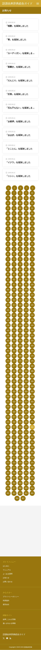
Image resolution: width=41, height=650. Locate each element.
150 (32, 335)
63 (20, 249)
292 (14, 483)
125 (32, 310)
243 (20, 432)
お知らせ (6, 578)
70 (32, 254)
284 (26, 473)
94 (26, 279)
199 (26, 386)
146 (8, 335)
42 (14, 229)
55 (32, 239)
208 (20, 396)
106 (8, 295)
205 (32, 391)
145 (32, 330)
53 (20, 239)
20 (32, 203)
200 (32, 386)
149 (26, 335)
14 (26, 198)
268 (20, 458)
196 (8, 386)
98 (20, 285)
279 (26, 468)
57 (14, 244)
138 (20, 325)
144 (26, 330)
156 (8, 346)
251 (8, 442)
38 (20, 223)
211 (8, 402)
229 (26, 417)
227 (14, 417)
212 (14, 402)
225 (32, 412)
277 (14, 468)
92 (14, 279)
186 (8, 376)
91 (8, 279)
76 (8, 264)
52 (14, 239)
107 (14, 295)
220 (32, 407)
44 (26, 229)
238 (20, 427)
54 (26, 239)
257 (14, 447)
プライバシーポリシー (11, 597)
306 (17, 498)
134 (26, 320)
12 (14, 198)
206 (8, 396)
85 (32, 269)
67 (14, 254)
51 (8, 239)
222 (14, 412)
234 (26, 422)
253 (20, 442)
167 (14, 356)
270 (32, 458)
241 (8, 432)
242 (14, 432)
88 (20, 274)
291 (8, 483)
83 (20, 269)
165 (32, 351)
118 (20, 305)
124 (26, 310)
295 (32, 483)
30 (32, 213)
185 (32, 371)
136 (8, 325)
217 (14, 407)
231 (8, 422)
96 (8, 285)
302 (14, 493)
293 (20, 483)
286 (8, 478)
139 (26, 325)
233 (20, 422)
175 (32, 361)
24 (26, 208)
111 (8, 300)
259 (26, 447)
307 (23, 498)
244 (26, 432)
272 (14, 463)
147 (14, 335)
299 (26, 488)
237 (14, 427)
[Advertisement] (20, 531)
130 (32, 315)
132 (14, 320)
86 (8, 274)
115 (32, 300)
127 (14, 315)
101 (8, 290)
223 (20, 412)
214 (26, 402)
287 (14, 478)
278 (20, 468)
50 (32, 234)
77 (14, 264)
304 (26, 493)
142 (14, 330)
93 (20, 279)
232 (14, 422)
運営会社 (6, 604)
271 (8, 463)
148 (20, 335)
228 (20, 417)
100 (32, 285)
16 (8, 203)
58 (20, 244)
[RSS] (10, 638)
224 (26, 412)
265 (32, 452)
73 (20, 259)
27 (14, 213)
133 (20, 320)
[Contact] (7, 638)
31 (8, 218)
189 (26, 376)
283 (20, 473)
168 (20, 356)
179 (26, 366)
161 (8, 351)
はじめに (6, 566)
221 (8, 412)
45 (32, 229)
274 (26, 463)
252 (14, 442)
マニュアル (7, 570)
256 (8, 447)
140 (32, 325)
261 (8, 452)
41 (8, 229)
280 (32, 468)
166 (8, 356)
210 (32, 396)
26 (8, 213)
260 (32, 447)
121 (8, 310)
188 (20, 376)
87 (14, 274)
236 (8, 427)
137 (14, 325)
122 (14, 310)
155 (32, 340)
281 (8, 473)
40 (32, 223)
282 (14, 473)
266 (8, 458)
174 (26, 361)
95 (32, 279)
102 (14, 290)
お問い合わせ (7, 582)
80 (32, 264)
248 (20, 437)
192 (14, 381)
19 (26, 203)
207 (14, 396)
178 (20, 366)
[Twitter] (4, 638)
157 (14, 346)
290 (32, 478)
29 (26, 213)
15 (32, 198)
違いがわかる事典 (9, 623)
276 (8, 468)
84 (26, 269)
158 (20, 346)
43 (20, 229)
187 (14, 376)
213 (20, 402)
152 (14, 340)
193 (20, 381)
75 (32, 259)
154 (26, 340)
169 (26, 356)
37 (14, 223)
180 (32, 366)
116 (8, 305)
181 (8, 371)
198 (20, 386)
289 (26, 478)
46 (8, 234)
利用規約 (6, 600)
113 (20, 300)
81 (8, 269)
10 (32, 193)
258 (20, 447)
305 (32, 493)
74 (26, 259)
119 (26, 305)
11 (8, 198)
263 (20, 452)
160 (32, 346)
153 (20, 340)
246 (8, 437)
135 (32, 320)
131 (8, 320)
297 (14, 488)
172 (14, 361)
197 (14, 386)
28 (20, 213)
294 (26, 483)
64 (26, 249)
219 (26, 407)
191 (8, 381)
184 (26, 371)
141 (8, 330)
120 (32, 305)
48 (20, 234)
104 (26, 290)
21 (8, 208)
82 (14, 269)
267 (14, 458)
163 (20, 351)
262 (14, 452)
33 (20, 218)
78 (20, 264)
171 (8, 361)
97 (14, 285)
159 (26, 346)
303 (20, 493)
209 (26, 396)
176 (8, 366)
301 (8, 493)
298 (20, 488)
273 (20, 463)
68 (20, 254)
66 (8, 254)
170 (32, 356)
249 (26, 437)
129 (26, 315)
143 (20, 330)
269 (26, 458)
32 (14, 218)
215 (32, 402)
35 (32, 218)
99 (26, 285)
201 (8, 391)
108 (20, 295)
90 (32, 274)
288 (20, 478)
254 (26, 442)
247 (14, 437)
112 (14, 300)
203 (20, 391)
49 (26, 234)
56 (8, 244)
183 (20, 371)
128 (20, 315)
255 (32, 442)
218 (20, 407)
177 (14, 366)
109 (26, 295)
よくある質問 (7, 574)
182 (14, 371)
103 (20, 290)
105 (32, 290)
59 (26, 244)
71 (8, 259)
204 (26, 391)
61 (8, 249)
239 (26, 427)
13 (20, 198)
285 (32, 473)
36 (8, 223)
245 (32, 432)
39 (26, 223)
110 (32, 295)
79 (26, 264)
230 (32, 417)
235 (32, 422)
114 (26, 300)
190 (32, 376)
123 (20, 310)
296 (8, 488)
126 (8, 315)
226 (8, 417)
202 (14, 391)
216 (8, 407)
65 (32, 249)
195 (32, 381)
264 (26, 452)
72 (14, 259)
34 (26, 218)
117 (14, 305)
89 (26, 274)
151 (8, 340)
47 (14, 234)
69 (26, 254)
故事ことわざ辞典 (9, 619)
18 (20, 203)
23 (20, 208)
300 (32, 488)
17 (14, 203)
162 (14, 351)
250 (32, 437)
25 (32, 208)
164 (26, 351)
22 (14, 208)
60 (32, 244)
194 (26, 381)
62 (14, 249)
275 (32, 463)
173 (20, 361)
